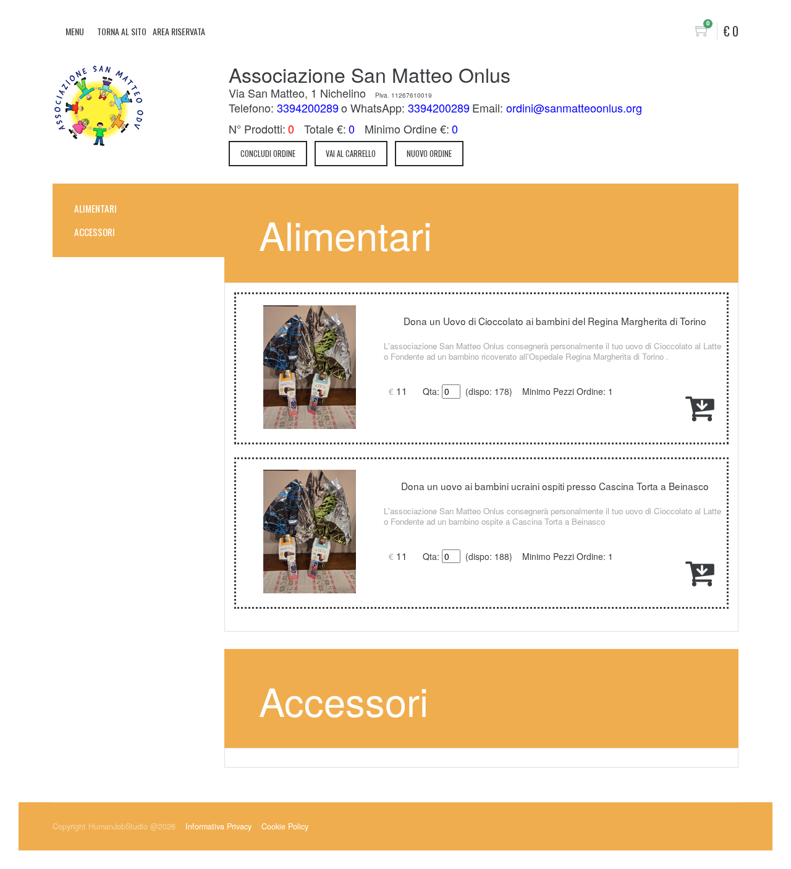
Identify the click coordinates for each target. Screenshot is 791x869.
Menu (75, 31)
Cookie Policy (284, 826)
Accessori (94, 232)
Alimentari (95, 208)
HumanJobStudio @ (132, 826)
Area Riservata (179, 31)
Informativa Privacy (218, 826)
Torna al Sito (121, 31)
